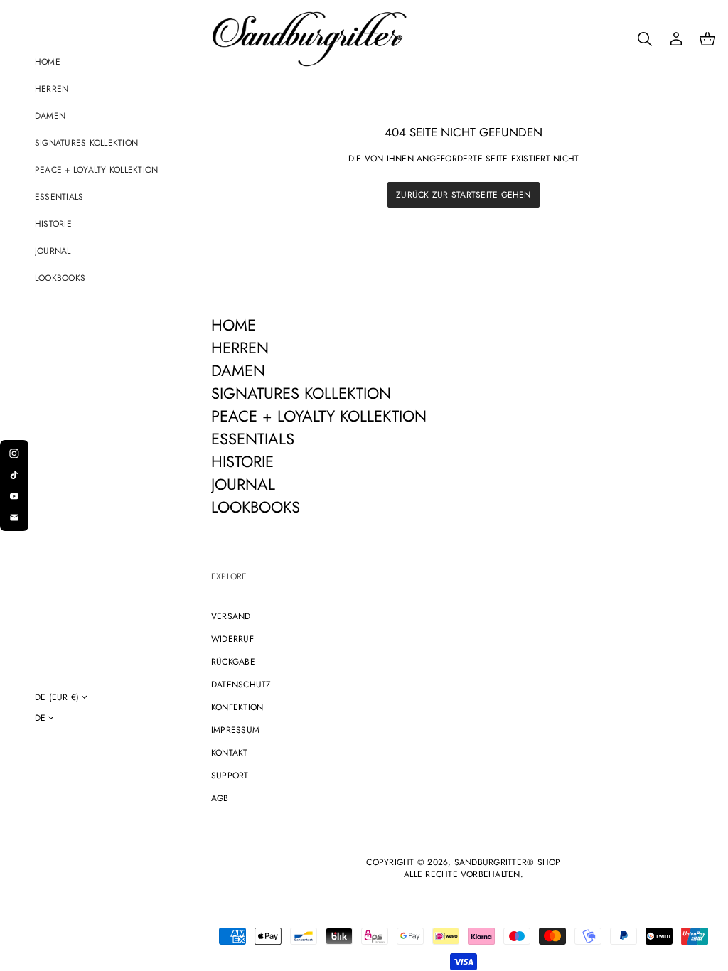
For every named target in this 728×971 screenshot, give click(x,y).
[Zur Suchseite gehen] (644, 39)
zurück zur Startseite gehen (463, 194)
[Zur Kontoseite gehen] (676, 39)
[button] (644, 39)
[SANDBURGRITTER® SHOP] (309, 39)
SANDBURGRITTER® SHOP (507, 863)
